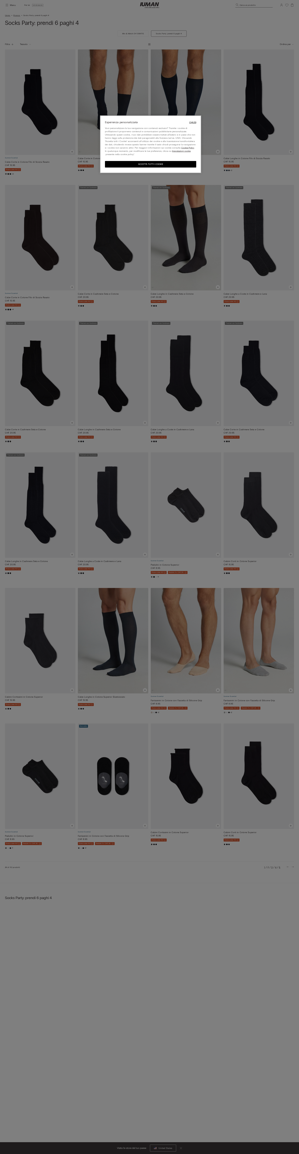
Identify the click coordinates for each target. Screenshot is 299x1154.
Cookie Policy (187, 148)
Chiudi (192, 122)
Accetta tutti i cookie (150, 164)
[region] (150, 144)
